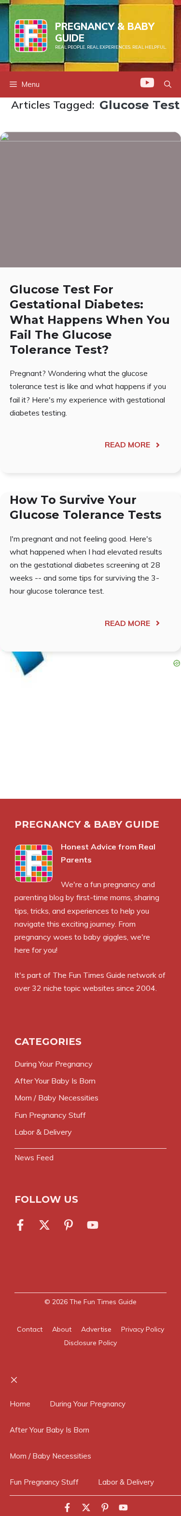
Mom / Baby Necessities (50, 1455)
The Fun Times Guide (89, 975)
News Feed (34, 1157)
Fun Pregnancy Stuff (44, 1482)
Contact (29, 1329)
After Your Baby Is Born (49, 1429)
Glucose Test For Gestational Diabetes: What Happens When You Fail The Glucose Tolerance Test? (90, 319)
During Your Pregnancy (87, 1403)
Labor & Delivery (126, 1482)
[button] (167, 84)
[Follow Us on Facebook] (22, 1225)
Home (20, 1403)
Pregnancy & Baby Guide (104, 32)
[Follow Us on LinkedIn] (68, 1225)
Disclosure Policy (90, 1342)
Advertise (96, 1329)
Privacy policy (142, 1329)
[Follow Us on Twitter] (44, 1225)
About (61, 1329)
